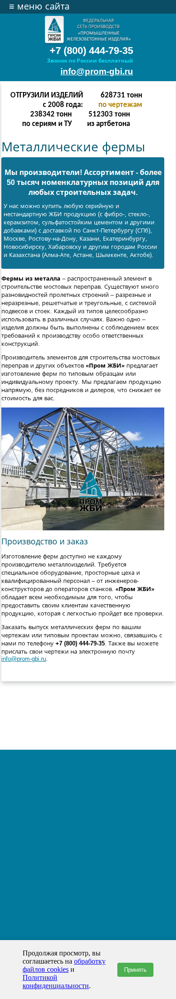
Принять (135, 969)
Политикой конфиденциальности (56, 981)
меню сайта (39, 6)
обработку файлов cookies (64, 965)
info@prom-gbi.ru (96, 71)
